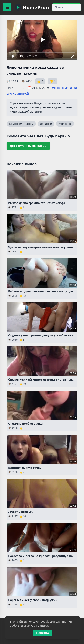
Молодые (65, 124)
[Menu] (7, 7)
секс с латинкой (18, 93)
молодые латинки (64, 88)
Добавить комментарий (28, 146)
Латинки (46, 124)
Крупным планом (21, 124)
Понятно (42, 633)
